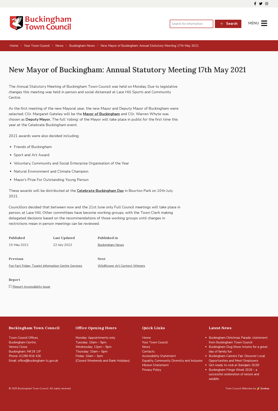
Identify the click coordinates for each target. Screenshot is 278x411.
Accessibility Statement (159, 356)
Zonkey (264, 388)
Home (146, 338)
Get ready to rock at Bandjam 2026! (234, 365)
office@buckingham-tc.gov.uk (38, 361)
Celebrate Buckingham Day (100, 190)
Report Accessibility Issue (31, 286)
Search (231, 23)
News (146, 347)
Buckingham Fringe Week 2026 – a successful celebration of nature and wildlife (234, 374)
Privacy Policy (151, 370)
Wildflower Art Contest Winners (121, 266)
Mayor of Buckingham (101, 113)
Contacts (148, 351)
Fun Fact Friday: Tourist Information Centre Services (45, 266)
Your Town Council (155, 342)
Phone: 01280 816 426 (25, 356)
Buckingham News (111, 245)
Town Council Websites (239, 388)
